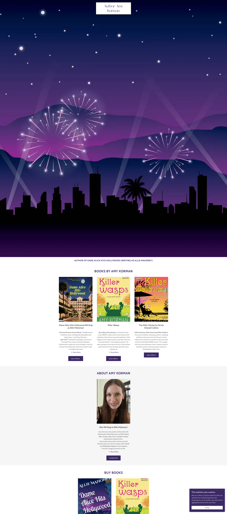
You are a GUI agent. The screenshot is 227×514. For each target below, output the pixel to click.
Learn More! (75, 358)
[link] (113, 11)
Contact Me (113, 458)
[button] (76, 352)
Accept (207, 507)
